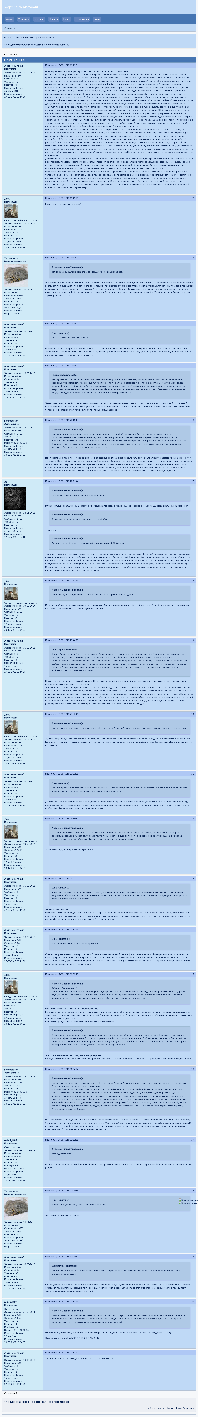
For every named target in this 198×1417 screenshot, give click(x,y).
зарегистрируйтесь (44, 37)
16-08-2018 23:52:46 (68, 714)
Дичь (7, 198)
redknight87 (10, 1140)
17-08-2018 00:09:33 (68, 878)
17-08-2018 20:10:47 (68, 1301)
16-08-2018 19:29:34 (68, 65)
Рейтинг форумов (156, 1408)
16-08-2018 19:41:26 (68, 198)
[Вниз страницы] (188, 1202)
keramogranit (11, 420)
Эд (5, 481)
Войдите (25, 37)
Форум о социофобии (18, 44)
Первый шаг (38, 44)
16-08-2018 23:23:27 (68, 580)
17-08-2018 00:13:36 (68, 929)
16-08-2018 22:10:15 (68, 420)
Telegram (39, 19)
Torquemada (11, 258)
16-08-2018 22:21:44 (68, 481)
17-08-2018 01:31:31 (68, 1139)
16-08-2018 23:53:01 (68, 773)
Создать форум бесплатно (180, 1408)
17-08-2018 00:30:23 (68, 974)
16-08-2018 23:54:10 (68, 818)
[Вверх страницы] (188, 1199)
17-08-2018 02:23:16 (68, 1190)
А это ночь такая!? (14, 65)
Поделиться (51, 65)
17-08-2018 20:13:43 (68, 1352)
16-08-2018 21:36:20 (68, 365)
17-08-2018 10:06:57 (68, 1256)
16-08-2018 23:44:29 (68, 640)
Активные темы (12, 27)
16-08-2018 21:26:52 (68, 323)
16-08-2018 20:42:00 (68, 257)
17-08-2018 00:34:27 (68, 1069)
